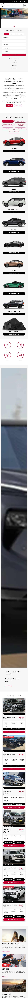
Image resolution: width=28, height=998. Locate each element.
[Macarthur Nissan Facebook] (3, 1)
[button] (25, 5)
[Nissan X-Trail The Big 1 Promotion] (14, 13)
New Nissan (14, 65)
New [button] (11, 33)
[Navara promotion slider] (17, 26)
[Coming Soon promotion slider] (12, 26)
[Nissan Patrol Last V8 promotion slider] (19, 26)
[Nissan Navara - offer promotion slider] (15, 26)
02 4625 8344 (21, 1)
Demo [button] (16, 33)
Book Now (5, 976)
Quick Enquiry (19, 728)
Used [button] (21, 33)
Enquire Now (6, 951)
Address (13, 1)
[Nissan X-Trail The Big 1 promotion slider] (14, 26)
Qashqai (14, 62)
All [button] (6, 33)
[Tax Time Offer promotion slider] (8, 26)
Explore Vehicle (14, 151)
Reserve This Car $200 (14, 732)
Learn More (8, 686)
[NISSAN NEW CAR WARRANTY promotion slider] (10, 26)
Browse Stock (18, 105)
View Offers (9, 105)
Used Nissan (14, 68)
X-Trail (14, 60)
